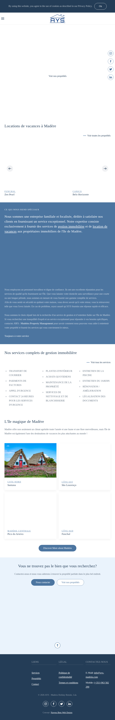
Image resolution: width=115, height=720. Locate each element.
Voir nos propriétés (57, 76)
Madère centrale (19, 531)
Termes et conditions (68, 682)
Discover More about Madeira (57, 548)
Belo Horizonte (13, 194)
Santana (11, 485)
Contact (35, 684)
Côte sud (67, 531)
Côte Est (67, 482)
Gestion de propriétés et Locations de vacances (60, 109)
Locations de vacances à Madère (30, 126)
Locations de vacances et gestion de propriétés (54, 109)
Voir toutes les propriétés (99, 135)
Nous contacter (43, 582)
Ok (100, 6)
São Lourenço (69, 485)
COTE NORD (14, 482)
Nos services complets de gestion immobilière (40, 353)
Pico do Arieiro (15, 534)
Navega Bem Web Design (61, 712)
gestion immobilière (71, 226)
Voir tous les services (101, 362)
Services (36, 673)
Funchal (66, 534)
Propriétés (36, 678)
